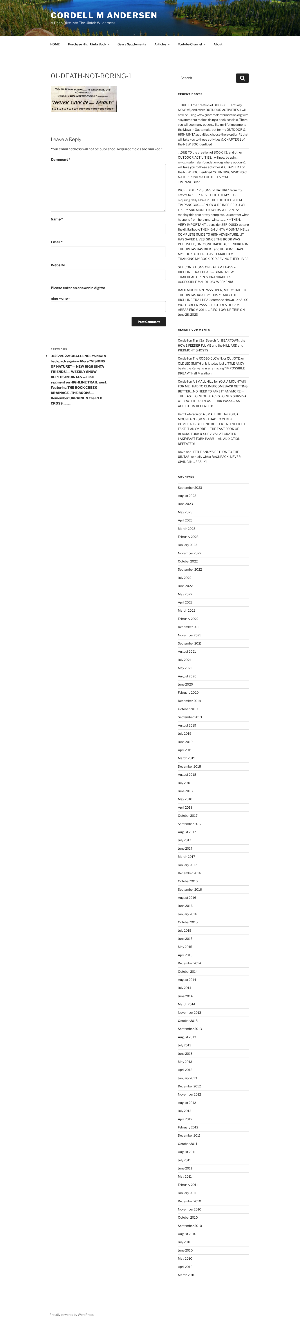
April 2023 (185, 520)
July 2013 (184, 1045)
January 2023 (187, 545)
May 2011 (185, 1176)
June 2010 (185, 1250)
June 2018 (185, 791)
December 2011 (189, 1135)
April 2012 (185, 1119)
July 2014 (184, 988)
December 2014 (189, 963)
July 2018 (184, 783)
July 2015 (184, 930)
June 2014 (185, 996)
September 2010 (190, 1226)
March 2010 (186, 1275)
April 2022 (185, 602)
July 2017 (184, 840)
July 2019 (184, 733)
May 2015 (185, 947)
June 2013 (185, 1053)
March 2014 (186, 1004)
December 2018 (189, 766)
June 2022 (185, 586)
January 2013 (187, 1078)
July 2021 (184, 660)
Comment (60, 160)
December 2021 (189, 627)
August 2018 (187, 774)
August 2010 (187, 1234)
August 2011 (187, 1152)
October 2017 (187, 815)
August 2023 (187, 496)
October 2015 (188, 922)
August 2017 (187, 832)
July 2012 (184, 1111)
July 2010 (185, 1242)
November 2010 (189, 1209)
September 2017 (190, 824)
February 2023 (188, 537)
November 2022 (189, 553)
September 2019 (190, 717)
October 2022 (188, 561)
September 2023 (190, 487)
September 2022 (190, 569)
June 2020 (185, 684)
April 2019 (185, 750)
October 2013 (188, 1020)
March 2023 (186, 528)
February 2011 (188, 1185)
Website (58, 265)
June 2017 (185, 848)
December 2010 (189, 1201)
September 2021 (190, 643)
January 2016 (187, 914)
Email (57, 242)
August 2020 (187, 676)
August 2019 (187, 725)
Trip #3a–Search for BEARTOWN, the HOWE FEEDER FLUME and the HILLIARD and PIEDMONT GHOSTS (211, 345)
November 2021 (189, 635)
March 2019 (186, 758)
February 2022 (188, 619)
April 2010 (185, 1267)
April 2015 (185, 955)
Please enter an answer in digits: (78, 288)
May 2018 (185, 799)
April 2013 (185, 1070)
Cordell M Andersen (104, 15)
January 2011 (187, 1193)
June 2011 (185, 1168)
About (217, 44)
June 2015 (185, 938)
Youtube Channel (190, 44)
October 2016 (188, 881)
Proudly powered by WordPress (71, 1314)
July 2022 (184, 578)
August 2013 (187, 1037)
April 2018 (185, 807)
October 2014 (188, 971)
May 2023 (185, 512)
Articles (160, 44)
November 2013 (189, 1012)
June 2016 (185, 906)
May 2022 (185, 594)
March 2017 (186, 856)
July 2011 (184, 1160)
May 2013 (185, 1062)
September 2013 (190, 1029)
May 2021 (185, 668)
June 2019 (185, 742)
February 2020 (188, 692)
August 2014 (187, 979)
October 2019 (188, 709)
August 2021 (187, 651)
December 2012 (189, 1086)
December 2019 (189, 701)
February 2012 (188, 1127)
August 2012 (187, 1103)
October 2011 (187, 1144)
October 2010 (188, 1217)
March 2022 (186, 610)
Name (57, 219)
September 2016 (190, 889)
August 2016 (187, 897)
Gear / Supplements (131, 44)
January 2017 (187, 865)
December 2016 (189, 873)
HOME (55, 44)
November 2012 (189, 1094)
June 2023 (185, 504)
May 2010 (185, 1258)
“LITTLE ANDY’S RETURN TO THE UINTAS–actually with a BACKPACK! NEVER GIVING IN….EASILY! (209, 457)
